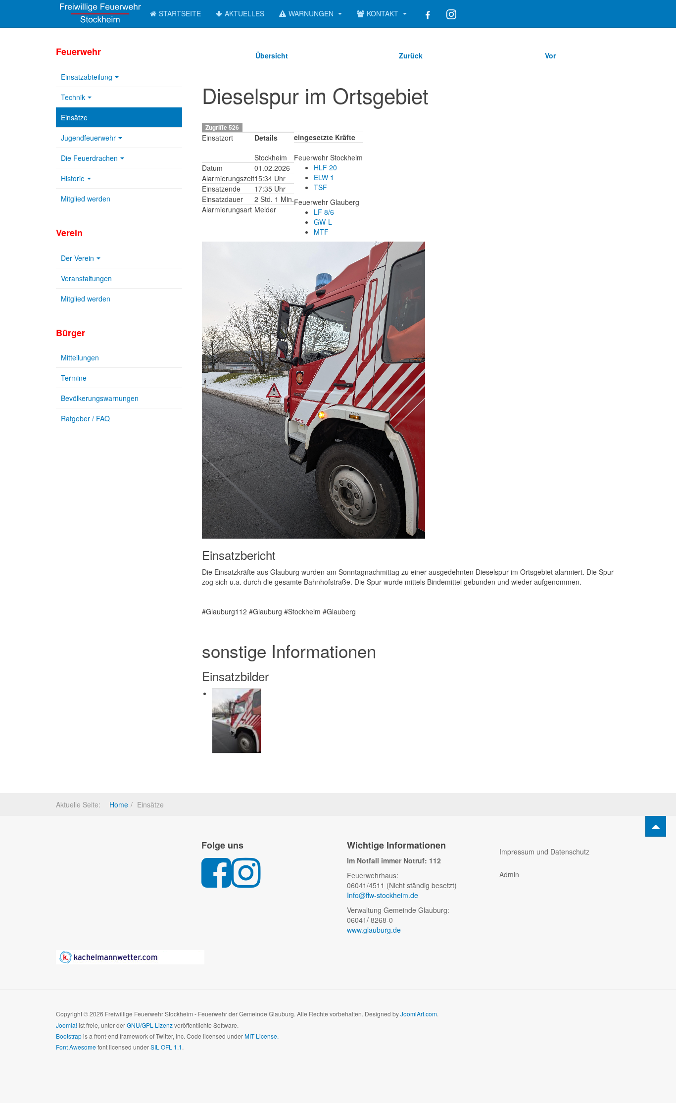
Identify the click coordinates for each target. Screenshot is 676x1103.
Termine (74, 378)
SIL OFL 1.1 (166, 1047)
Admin (509, 874)
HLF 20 (325, 167)
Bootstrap (69, 1036)
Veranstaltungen (86, 278)
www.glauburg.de (374, 930)
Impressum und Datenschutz (544, 851)
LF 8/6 (324, 212)
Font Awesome (76, 1047)
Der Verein (77, 258)
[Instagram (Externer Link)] (451, 13)
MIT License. (261, 1036)
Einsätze (74, 117)
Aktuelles (244, 13)
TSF (320, 187)
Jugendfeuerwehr (88, 138)
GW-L (323, 222)
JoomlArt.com (418, 1013)
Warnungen (312, 13)
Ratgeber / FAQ (85, 418)
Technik (73, 97)
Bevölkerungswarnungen (100, 398)
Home (118, 804)
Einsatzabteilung (86, 77)
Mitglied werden (85, 198)
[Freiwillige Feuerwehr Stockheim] (95, 12)
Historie (73, 178)
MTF (321, 232)
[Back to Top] (655, 826)
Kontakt (383, 13)
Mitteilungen (80, 357)
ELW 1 (324, 177)
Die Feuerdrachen (89, 158)
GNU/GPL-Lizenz (150, 1025)
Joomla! (66, 1025)
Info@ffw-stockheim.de (382, 895)
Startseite (180, 13)
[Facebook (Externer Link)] (427, 13)
